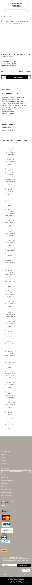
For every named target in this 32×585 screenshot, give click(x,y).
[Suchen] (27, 11)
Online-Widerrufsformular (16, 471)
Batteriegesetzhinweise (6, 492)
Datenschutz (4, 486)
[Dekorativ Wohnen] (17, 5)
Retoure (3, 474)
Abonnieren (23, 565)
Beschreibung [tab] (6, 89)
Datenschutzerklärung (24, 558)
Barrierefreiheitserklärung (7, 495)
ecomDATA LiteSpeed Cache (24, 582)
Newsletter (3, 460)
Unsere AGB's (4, 477)
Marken (3, 445)
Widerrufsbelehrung (6, 489)
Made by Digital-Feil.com (16, 581)
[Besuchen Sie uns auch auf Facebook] (24, 570)
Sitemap (3, 457)
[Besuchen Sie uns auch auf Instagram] (28, 570)
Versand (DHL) (4, 483)
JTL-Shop (10, 582)
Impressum (4, 463)
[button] (27, 5)
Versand (11, 74)
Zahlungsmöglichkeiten (7, 480)
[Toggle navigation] (2, 3)
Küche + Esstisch (11, 63)
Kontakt (3, 454)
